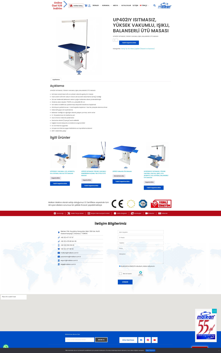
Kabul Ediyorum (150, 350)
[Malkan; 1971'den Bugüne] (164, 5)
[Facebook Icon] (141, 340)
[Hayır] (219, 350)
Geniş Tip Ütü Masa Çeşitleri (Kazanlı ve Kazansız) (138, 49)
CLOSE (214, 311)
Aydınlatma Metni (127, 266)
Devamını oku (119, 176)
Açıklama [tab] (56, 80)
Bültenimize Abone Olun (72, 334)
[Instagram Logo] (148, 340)
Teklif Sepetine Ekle (129, 43)
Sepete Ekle (55, 178)
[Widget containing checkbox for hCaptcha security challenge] (131, 273)
